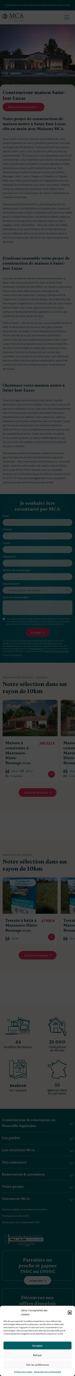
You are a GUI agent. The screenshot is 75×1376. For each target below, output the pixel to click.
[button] (70, 1312)
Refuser (37, 1355)
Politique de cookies (23, 1371)
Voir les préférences (37, 1364)
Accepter (37, 1345)
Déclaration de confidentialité (47, 1371)
